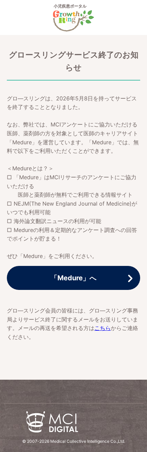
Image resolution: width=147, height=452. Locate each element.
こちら (102, 328)
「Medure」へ (73, 278)
